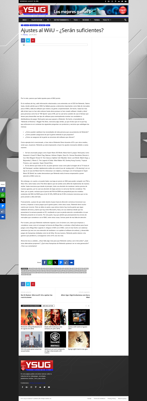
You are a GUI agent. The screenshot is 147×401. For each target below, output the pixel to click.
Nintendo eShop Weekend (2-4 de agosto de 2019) (31, 328)
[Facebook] (105, 1)
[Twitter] (122, 1)
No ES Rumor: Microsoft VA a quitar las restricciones (36, 296)
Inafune (80, 268)
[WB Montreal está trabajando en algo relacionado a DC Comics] (55, 339)
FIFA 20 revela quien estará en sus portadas (31, 350)
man (36, 270)
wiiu (84, 272)
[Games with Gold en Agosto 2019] (79, 317)
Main (31, 270)
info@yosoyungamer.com (37, 383)
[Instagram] (112, 1)
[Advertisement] (55, 91)
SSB (69, 272)
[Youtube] (125, 1)
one (79, 270)
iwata (86, 268)
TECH (76, 20)
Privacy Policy (112, 398)
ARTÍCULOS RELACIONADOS (31, 306)
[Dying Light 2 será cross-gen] (79, 339)
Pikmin (84, 270)
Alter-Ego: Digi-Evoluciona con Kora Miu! (75, 296)
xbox (29, 274)
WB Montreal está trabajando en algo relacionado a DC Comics (55, 351)
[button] (125, 20)
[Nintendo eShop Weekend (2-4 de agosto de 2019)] (31, 317)
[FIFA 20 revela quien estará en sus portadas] (31, 339)
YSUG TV (106, 20)
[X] (55, 262)
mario (41, 270)
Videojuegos (33, 25)
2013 (33, 268)
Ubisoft (79, 272)
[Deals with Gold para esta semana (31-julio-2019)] (55, 317)
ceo (60, 268)
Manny (25, 34)
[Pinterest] (115, 1)
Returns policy (122, 398)
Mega (45, 270)
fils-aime (68, 268)
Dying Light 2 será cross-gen (78, 349)
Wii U (48, 25)
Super (73, 272)
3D (39, 268)
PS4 (39, 272)
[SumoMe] (71, 262)
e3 (63, 268)
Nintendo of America (70, 270)
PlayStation (37, 20)
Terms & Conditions (99, 398)
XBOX (24, 20)
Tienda (97, 20)
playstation (25, 272)
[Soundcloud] (119, 1)
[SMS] (60, 262)
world (24, 274)
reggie (44, 272)
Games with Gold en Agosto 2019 (77, 328)
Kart (23, 270)
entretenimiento (61, 20)
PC (48, 20)
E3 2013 (26, 25)
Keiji (27, 270)
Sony (65, 272)
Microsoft (52, 270)
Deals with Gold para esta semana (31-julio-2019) (53, 328)
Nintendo (42, 25)
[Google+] (109, 1)
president (33, 272)
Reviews (86, 20)
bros (55, 268)
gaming (74, 268)
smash (60, 272)
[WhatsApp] (50, 262)
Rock (48, 272)
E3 (22, 25)
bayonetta (49, 268)
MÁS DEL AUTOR (48, 306)
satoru (54, 272)
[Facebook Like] (66, 262)
